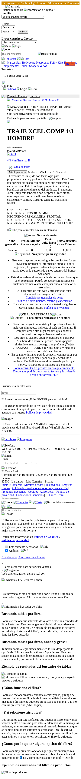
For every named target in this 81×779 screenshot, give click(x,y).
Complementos (10, 66)
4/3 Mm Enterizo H (50, 100)
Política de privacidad (57, 307)
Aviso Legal (47, 491)
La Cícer (35, 96)
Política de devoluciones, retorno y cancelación (44, 300)
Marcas (11, 62)
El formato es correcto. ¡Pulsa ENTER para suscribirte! (34, 399)
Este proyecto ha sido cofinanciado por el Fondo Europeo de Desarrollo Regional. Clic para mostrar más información (37, 595)
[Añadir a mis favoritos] (8, 121)
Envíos (6, 488)
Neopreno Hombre (31, 100)
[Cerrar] (9, 506)
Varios (43, 66)
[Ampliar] (55, 118)
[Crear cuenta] (32, 89)
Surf (18, 62)
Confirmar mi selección (31, 557)
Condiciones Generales (30, 495)
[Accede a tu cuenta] (22, 89)
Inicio (5, 484)
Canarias (7, 85)
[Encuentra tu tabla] (47, 54)
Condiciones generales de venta (44, 297)
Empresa (67, 484)
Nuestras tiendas (33, 484)
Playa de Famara (17, 96)
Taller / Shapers (29, 66)
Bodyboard (28, 62)
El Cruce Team (54, 495)
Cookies (33, 491)
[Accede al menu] (6, 46)
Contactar (16, 484)
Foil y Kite (56, 62)
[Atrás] (4, 506)
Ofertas (70, 64)
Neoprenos (42, 62)
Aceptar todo (9, 557)
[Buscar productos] (7, 502)
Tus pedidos (52, 484)
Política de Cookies (46, 536)
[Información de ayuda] (38, 10)
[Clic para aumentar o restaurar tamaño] (33, 230)
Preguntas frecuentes (14, 491)
